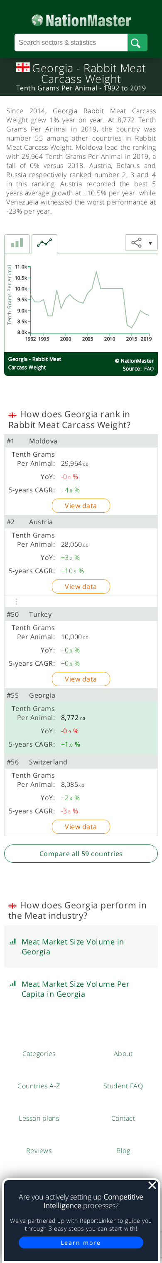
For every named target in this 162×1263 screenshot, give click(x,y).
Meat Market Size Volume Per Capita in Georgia (76, 989)
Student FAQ (123, 1085)
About (123, 1053)
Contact (123, 1118)
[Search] (137, 42)
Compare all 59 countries (81, 853)
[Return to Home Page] (81, 18)
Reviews (39, 1150)
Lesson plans (39, 1118)
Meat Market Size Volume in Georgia (73, 946)
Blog (123, 1150)
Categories (39, 1053)
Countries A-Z (38, 1085)
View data (81, 505)
